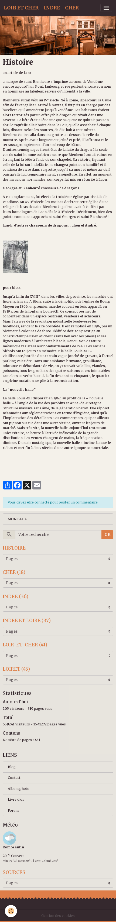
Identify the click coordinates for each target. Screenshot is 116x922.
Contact (14, 778)
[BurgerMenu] (106, 8)
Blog (12, 767)
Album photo (18, 789)
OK (107, 534)
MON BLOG (17, 519)
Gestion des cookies (58, 916)
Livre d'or (16, 799)
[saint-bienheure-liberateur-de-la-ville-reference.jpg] (15, 256)
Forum (13, 810)
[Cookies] (11, 911)
